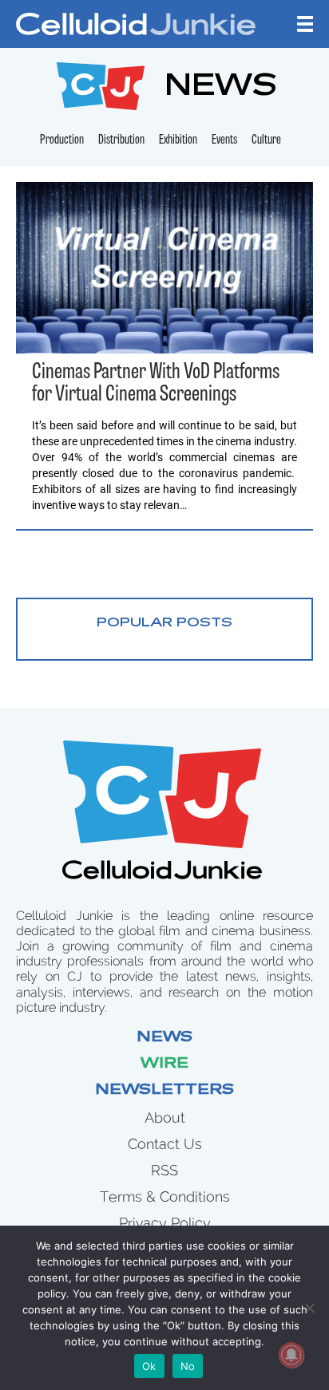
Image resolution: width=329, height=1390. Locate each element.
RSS (164, 1170)
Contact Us (165, 1143)
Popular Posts (164, 623)
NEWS (220, 88)
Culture (266, 140)
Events (224, 140)
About (165, 1117)
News (164, 1038)
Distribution (121, 140)
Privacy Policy (165, 1222)
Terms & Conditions (165, 1196)
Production (62, 140)
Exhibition (178, 140)
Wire (164, 1064)
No (188, 1366)
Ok (149, 1366)
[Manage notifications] (291, 1355)
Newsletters (164, 1091)
